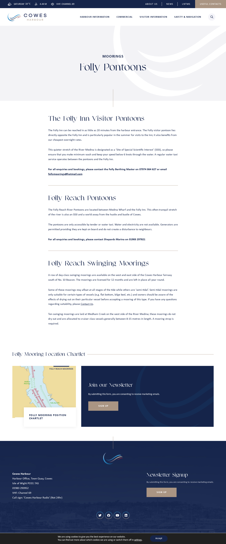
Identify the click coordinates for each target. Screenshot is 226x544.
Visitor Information (153, 17)
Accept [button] (158, 538)
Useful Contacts (210, 4)
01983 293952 (20, 488)
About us (151, 4)
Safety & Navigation (187, 17)
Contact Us (87, 304)
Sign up (103, 406)
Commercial (125, 17)
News (169, 4)
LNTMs (186, 4)
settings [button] (138, 540)
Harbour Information (94, 17)
